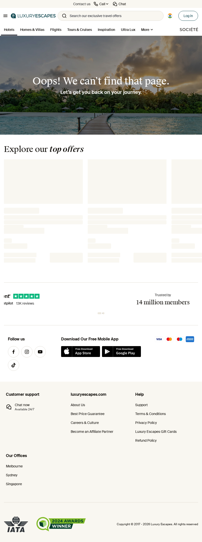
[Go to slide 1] (98, 313)
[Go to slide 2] (102, 313)
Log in (188, 16)
